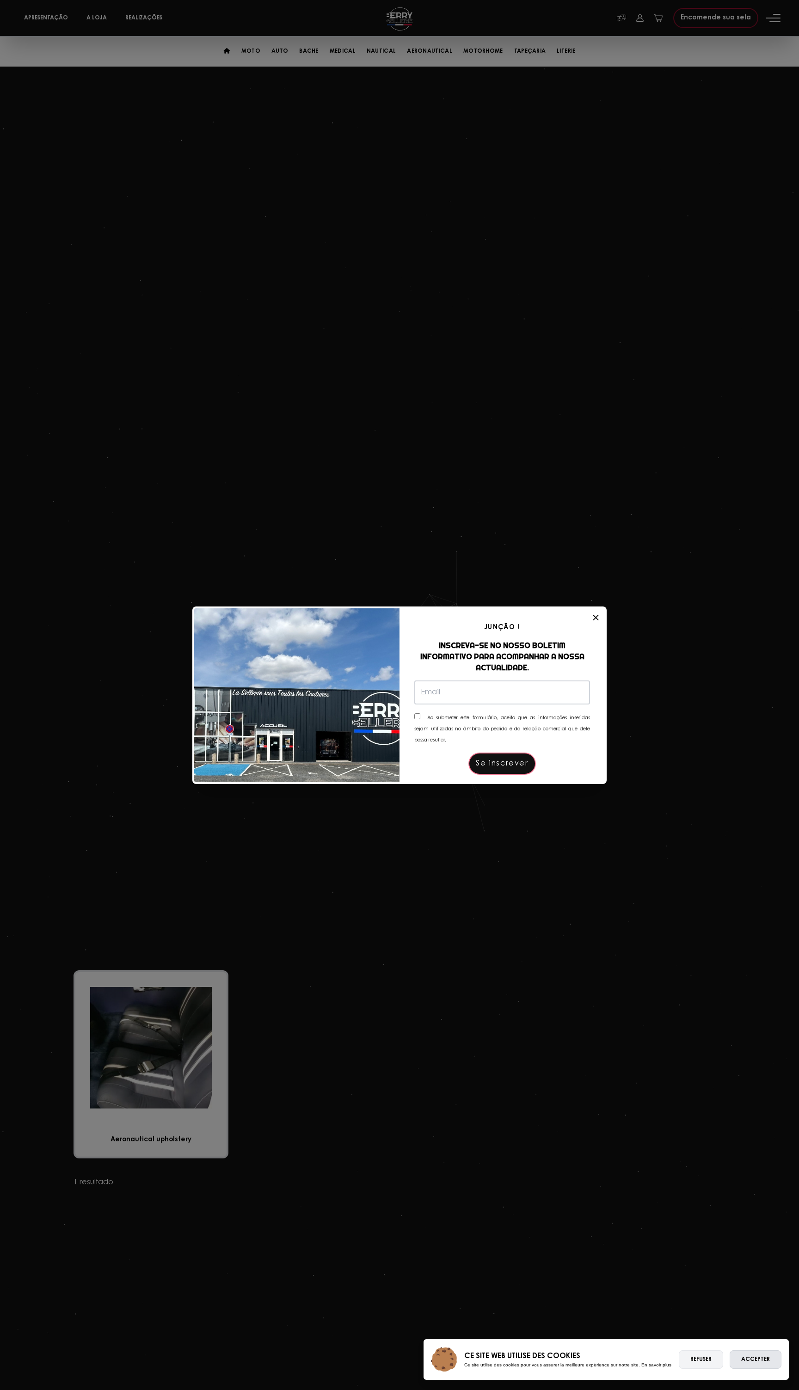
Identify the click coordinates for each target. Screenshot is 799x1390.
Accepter (755, 1359)
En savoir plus (656, 1364)
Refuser (701, 1359)
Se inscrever (502, 763)
